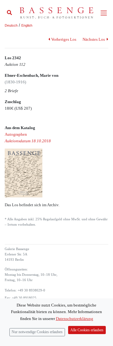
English (26, 25)
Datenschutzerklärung (74, 318)
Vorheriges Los (63, 39)
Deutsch (11, 25)
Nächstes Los (94, 39)
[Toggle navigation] (104, 13)
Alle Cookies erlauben (86, 330)
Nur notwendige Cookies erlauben (37, 332)
